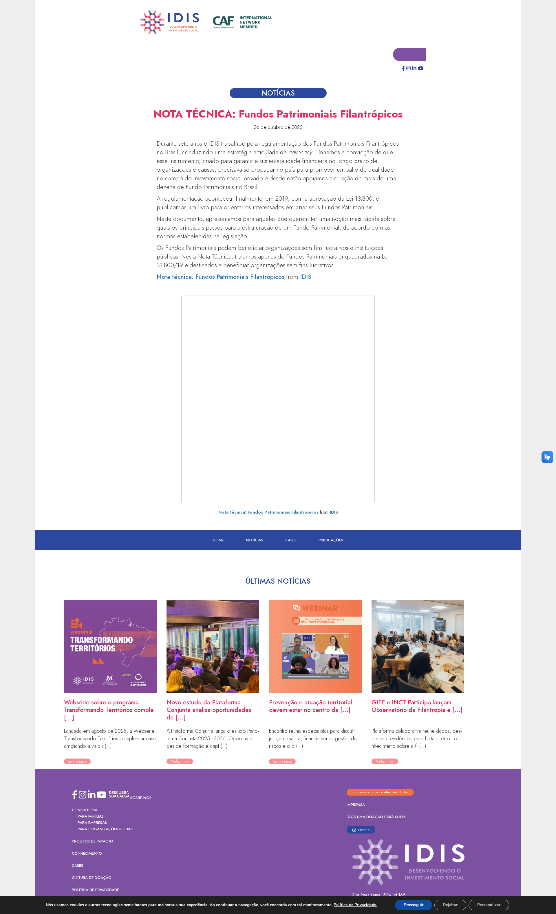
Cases (291, 540)
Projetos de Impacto (92, 841)
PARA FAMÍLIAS (91, 816)
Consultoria (84, 810)
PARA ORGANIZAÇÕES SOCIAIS (105, 829)
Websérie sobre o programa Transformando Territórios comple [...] (109, 710)
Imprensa (356, 805)
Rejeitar (450, 905)
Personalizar (488, 905)
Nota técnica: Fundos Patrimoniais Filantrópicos (220, 277)
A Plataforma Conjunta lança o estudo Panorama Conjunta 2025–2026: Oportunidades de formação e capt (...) (213, 739)
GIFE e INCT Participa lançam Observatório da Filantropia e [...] (417, 706)
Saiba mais (77, 762)
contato (364, 830)
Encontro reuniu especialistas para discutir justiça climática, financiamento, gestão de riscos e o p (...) (313, 739)
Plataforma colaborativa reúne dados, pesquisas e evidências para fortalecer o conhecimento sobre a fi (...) (417, 739)
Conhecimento (87, 853)
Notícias (254, 540)
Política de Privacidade (95, 890)
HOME (218, 540)
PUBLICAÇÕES (331, 540)
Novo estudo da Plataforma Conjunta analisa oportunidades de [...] (209, 710)
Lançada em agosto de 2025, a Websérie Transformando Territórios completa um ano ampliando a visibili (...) (110, 739)
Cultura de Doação (91, 878)
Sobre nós (140, 798)
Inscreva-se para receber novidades (380, 792)
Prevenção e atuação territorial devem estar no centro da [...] (310, 706)
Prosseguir (413, 905)
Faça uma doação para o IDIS (376, 817)
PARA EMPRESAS (92, 823)
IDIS (305, 277)
